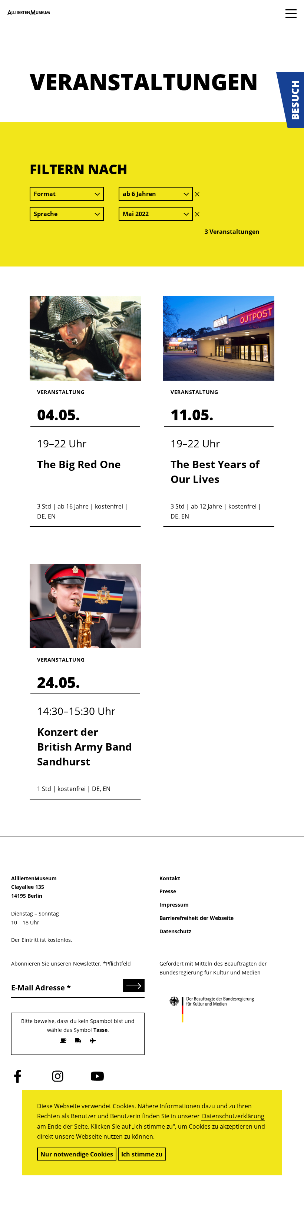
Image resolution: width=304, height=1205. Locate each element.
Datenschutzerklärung (233, 1116)
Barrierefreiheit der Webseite (196, 917)
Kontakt (169, 878)
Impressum (174, 904)
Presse (167, 891)
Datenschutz (175, 931)
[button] (290, 100)
